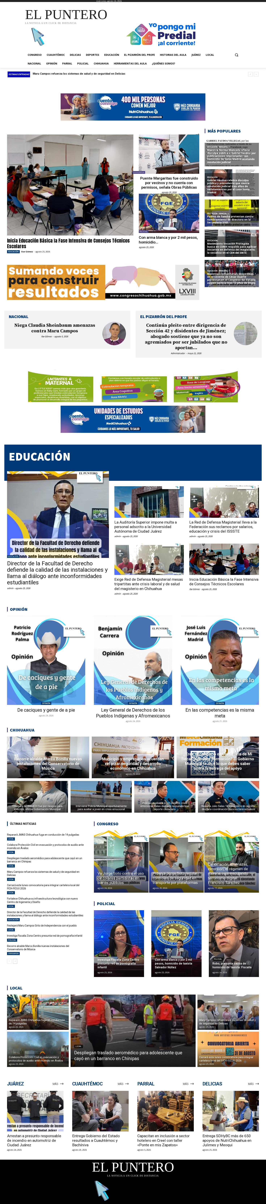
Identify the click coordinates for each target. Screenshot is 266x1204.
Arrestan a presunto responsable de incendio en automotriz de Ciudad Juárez (34, 1140)
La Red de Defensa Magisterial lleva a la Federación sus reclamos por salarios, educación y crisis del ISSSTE (223, 526)
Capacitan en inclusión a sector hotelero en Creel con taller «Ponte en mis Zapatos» (163, 1140)
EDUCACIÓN (13, 251)
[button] (236, 55)
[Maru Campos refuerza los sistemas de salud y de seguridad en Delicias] (228, 1012)
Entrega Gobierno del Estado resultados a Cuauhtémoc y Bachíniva (96, 1140)
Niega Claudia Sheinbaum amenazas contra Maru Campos (54, 328)
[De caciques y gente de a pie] (46, 660)
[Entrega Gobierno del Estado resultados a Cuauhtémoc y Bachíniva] (100, 1111)
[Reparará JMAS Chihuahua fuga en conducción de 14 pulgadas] (38, 1012)
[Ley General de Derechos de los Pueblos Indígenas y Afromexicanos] (133, 660)
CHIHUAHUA (138, 172)
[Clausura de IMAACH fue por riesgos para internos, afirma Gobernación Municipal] (37, 797)
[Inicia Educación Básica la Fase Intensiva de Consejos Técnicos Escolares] (70, 185)
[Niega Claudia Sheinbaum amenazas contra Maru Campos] (114, 333)
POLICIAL (144, 231)
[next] (256, 74)
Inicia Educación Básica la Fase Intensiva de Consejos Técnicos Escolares (68, 243)
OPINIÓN (46, 703)
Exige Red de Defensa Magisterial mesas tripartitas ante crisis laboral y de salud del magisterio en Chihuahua (148, 584)
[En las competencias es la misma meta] (220, 660)
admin (10, 588)
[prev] (250, 74)
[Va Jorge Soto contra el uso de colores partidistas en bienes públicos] (121, 861)
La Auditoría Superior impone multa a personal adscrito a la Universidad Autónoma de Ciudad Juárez (145, 526)
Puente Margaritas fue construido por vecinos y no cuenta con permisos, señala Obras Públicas (169, 183)
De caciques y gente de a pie (46, 710)
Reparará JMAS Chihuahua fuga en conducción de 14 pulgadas (73, 73)
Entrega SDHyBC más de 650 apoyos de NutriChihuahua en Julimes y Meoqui (226, 1140)
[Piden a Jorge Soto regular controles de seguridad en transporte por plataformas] (176, 861)
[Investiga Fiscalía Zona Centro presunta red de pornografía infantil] (119, 943)
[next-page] (15, 961)
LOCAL (11, 839)
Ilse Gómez (27, 251)
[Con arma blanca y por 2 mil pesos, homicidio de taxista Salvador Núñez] (169, 213)
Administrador (178, 353)
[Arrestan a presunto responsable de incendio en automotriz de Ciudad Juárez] (35, 1111)
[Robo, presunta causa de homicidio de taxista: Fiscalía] (234, 943)
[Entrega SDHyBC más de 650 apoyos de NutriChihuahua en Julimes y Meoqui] (230, 1111)
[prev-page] (9, 961)
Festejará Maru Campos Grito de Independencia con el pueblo (42, 925)
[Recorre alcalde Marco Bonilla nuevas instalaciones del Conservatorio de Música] (48, 757)
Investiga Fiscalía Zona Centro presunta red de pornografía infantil (44, 935)
